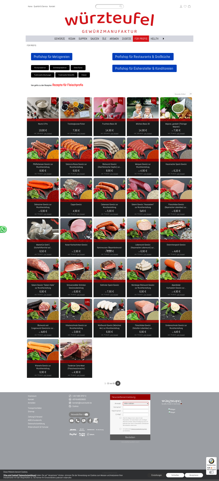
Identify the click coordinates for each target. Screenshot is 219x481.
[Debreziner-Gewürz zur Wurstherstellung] (43, 209)
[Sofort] (91, 434)
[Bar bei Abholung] (82, 430)
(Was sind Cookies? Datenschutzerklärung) (19, 475)
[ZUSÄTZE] (126, 38)
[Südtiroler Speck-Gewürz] (109, 289)
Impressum (32, 396)
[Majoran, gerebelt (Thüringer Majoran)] (176, 128)
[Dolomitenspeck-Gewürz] (176, 249)
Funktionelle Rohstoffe (66, 75)
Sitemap (31, 411)
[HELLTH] (154, 38)
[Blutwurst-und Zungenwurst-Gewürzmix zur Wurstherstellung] (43, 330)
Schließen (175, 475)
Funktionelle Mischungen (42, 75)
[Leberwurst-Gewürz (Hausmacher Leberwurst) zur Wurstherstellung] (143, 249)
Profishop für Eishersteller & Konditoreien (144, 68)
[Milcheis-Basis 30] (143, 128)
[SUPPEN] (83, 38)
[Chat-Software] (84, 420)
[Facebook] (90, 420)
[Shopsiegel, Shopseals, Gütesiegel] (171, 409)
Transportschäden (35, 408)
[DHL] (73, 430)
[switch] (211, 472)
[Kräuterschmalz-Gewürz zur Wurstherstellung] (76, 330)
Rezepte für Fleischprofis (67, 85)
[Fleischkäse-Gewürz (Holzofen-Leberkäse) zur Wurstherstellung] (143, 330)
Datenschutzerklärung (36, 423)
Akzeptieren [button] (193, 475)
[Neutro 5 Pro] (43, 128)
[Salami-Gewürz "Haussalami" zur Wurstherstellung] (143, 209)
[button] (163, 38)
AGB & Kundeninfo (35, 420)
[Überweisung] (91, 430)
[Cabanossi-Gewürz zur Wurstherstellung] (109, 209)
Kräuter (84, 75)
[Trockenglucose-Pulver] (76, 128)
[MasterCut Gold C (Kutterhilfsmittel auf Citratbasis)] (43, 249)
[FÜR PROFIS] (141, 38)
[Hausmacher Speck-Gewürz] (176, 169)
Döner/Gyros (78, 67)
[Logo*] (109, 12)
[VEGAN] (72, 38)
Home (30, 6)
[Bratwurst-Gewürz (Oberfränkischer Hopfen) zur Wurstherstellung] (109, 169)
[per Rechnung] (99, 430)
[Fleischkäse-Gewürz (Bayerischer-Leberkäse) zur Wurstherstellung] (176, 209)
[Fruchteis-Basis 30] (109, 128)
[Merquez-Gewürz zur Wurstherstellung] (143, 169)
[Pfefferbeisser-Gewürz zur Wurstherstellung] (43, 169)
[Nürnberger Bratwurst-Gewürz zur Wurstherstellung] (143, 289)
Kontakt (52, 6)
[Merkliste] (185, 6)
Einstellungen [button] (156, 475)
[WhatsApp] (78, 420)
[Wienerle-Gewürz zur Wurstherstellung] (43, 370)
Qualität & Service (41, 6)
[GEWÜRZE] (60, 38)
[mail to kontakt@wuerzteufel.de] (71, 420)
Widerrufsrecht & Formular (38, 427)
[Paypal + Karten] (82, 434)
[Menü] (215, 458)
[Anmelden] (181, 6)
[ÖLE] (104, 38)
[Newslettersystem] (96, 420)
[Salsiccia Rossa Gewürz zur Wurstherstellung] (76, 169)
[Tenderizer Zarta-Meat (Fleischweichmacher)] (76, 370)
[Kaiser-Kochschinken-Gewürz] (76, 249)
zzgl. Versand (48, 133)
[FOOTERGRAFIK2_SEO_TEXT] (172, 399)
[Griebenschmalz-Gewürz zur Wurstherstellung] (176, 330)
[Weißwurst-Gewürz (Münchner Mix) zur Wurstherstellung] (109, 330)
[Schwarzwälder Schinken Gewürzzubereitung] (76, 289)
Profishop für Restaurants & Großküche (143, 56)
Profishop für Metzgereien (52, 56)
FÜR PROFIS (31, 45)
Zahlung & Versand (35, 416)
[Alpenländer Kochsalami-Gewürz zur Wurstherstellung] (176, 289)
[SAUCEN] (95, 38)
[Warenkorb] (189, 6)
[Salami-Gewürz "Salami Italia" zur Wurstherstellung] (43, 289)
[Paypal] (73, 434)
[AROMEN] (114, 38)
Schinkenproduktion (59, 67)
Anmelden (31, 402)
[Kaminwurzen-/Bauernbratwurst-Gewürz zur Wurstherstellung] (109, 249)
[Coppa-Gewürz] (76, 209)
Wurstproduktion (40, 67)
